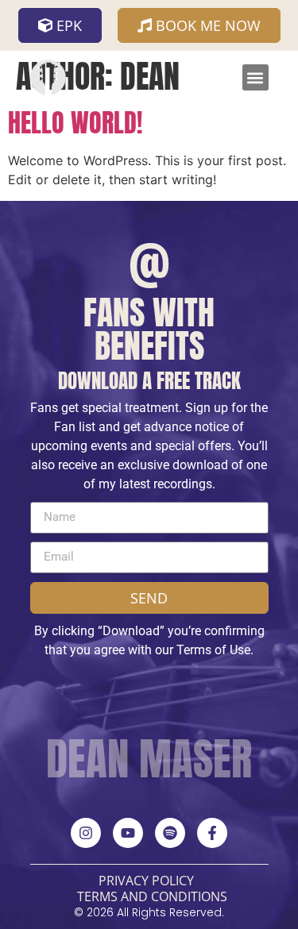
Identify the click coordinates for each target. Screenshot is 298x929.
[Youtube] (128, 833)
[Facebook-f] (212, 833)
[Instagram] (86, 833)
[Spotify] (170, 833)
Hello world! (75, 122)
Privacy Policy (146, 881)
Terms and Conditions (152, 896)
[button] (255, 77)
